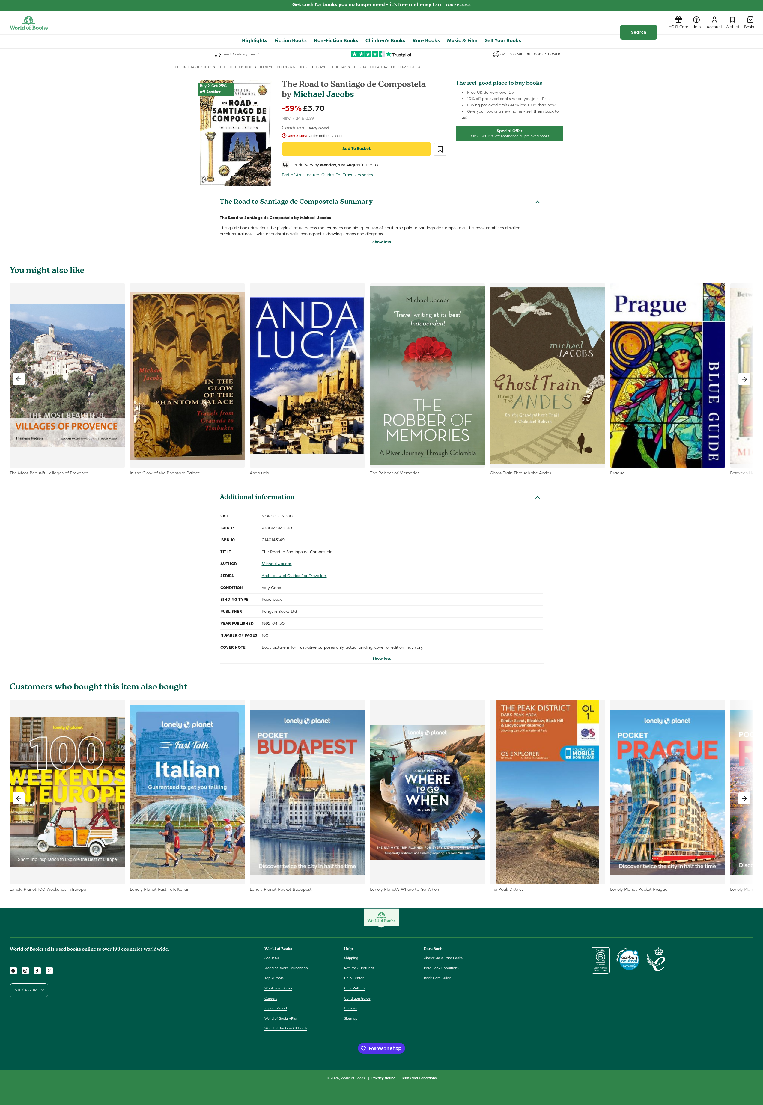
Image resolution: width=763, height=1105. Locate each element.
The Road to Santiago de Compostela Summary (296, 202)
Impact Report (275, 1008)
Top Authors (274, 978)
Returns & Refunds (359, 968)
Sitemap (350, 1018)
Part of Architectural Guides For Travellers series (327, 175)
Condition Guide (357, 998)
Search (638, 32)
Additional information (257, 498)
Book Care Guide (437, 978)
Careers (270, 998)
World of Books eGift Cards (285, 1028)
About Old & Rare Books (443, 958)
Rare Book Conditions (441, 968)
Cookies (350, 1008)
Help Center (354, 978)
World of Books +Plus (281, 1018)
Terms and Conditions (419, 1078)
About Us (271, 958)
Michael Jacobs (323, 95)
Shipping (351, 958)
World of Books (353, 1078)
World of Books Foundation (286, 968)
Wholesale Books (278, 988)
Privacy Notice (383, 1078)
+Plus (545, 98)
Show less (381, 242)
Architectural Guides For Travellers (294, 575)
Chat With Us (354, 988)
